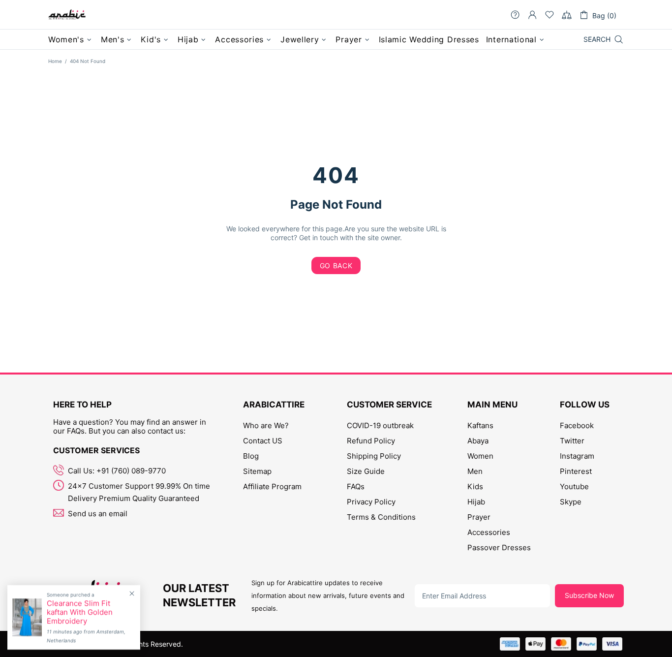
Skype (570, 501)
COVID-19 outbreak (380, 425)
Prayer (478, 517)
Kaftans (480, 425)
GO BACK (336, 265)
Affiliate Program (272, 486)
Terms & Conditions (381, 517)
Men (475, 471)
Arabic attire (67, 15)
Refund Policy (371, 440)
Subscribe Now (589, 595)
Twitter (572, 440)
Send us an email (97, 513)
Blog (251, 456)
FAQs (356, 486)
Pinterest (576, 471)
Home (55, 61)
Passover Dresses (499, 547)
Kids (475, 486)
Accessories (488, 532)
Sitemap (257, 471)
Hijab (476, 501)
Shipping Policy (374, 456)
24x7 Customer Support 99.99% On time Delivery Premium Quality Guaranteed (139, 492)
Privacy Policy (371, 501)
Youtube (574, 486)
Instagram (577, 456)
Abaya (478, 440)
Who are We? (266, 425)
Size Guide (366, 471)
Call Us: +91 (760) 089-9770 (117, 470)
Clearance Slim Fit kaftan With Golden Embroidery (80, 612)
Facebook (577, 425)
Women (480, 456)
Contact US (262, 440)
